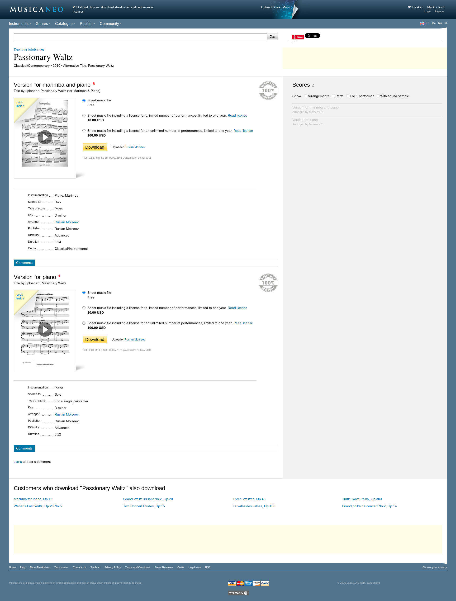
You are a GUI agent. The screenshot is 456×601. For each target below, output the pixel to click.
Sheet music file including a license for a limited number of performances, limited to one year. (157, 115)
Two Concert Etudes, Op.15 (144, 506)
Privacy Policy (112, 567)
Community (109, 24)
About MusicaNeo (40, 567)
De (434, 23)
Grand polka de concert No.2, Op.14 (369, 506)
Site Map (95, 567)
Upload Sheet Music (276, 7)
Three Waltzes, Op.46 (249, 499)
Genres (42, 24)
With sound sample (394, 96)
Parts (339, 96)
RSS (207, 567)
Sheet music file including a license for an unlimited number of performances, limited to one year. (160, 131)
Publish (86, 24)
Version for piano (307, 122)
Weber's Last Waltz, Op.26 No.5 (38, 506)
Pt (445, 23)
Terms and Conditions (137, 567)
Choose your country (435, 567)
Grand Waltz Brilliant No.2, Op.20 (148, 499)
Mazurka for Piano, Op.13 (33, 499)
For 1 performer (362, 96)
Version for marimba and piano (315, 109)
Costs (180, 567)
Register (440, 11)
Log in (18, 462)
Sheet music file (99, 100)
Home (12, 567)
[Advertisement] (365, 57)
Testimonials (61, 567)
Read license (237, 115)
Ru (440, 23)
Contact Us (79, 567)
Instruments (18, 24)
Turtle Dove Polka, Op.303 (362, 499)
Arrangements (318, 96)
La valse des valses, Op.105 (254, 506)
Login (427, 11)
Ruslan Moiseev (134, 147)
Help (22, 567)
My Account (436, 7)
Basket (417, 7)
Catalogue (64, 24)
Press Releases (164, 567)
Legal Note (195, 567)
